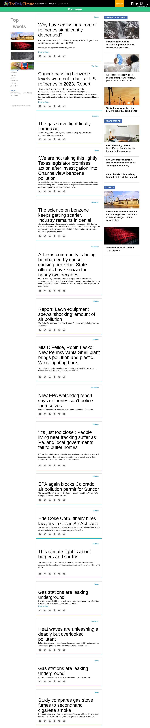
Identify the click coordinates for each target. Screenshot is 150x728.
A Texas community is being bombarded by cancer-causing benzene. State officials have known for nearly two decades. (67, 264)
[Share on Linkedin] (49, 56)
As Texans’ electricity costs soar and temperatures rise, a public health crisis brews (120, 78)
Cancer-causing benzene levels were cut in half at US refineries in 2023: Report (67, 78)
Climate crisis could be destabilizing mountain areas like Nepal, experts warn (120, 45)
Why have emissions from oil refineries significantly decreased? (68, 29)
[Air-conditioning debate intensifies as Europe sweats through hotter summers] (121, 133)
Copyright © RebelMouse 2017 (21, 105)
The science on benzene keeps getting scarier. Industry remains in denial (64, 215)
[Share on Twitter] (45, 56)
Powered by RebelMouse (142, 6)
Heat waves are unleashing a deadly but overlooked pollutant (68, 634)
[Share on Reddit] (64, 56)
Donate (119, 3)
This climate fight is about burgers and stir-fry (64, 554)
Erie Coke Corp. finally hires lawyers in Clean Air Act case (68, 521)
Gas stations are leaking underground (63, 595)
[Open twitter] (136, 3)
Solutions (95, 116)
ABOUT (13, 90)
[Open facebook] (132, 3)
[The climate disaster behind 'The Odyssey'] (22, 46)
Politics (96, 301)
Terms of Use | (27, 93)
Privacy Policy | (16, 93)
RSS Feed (14, 96)
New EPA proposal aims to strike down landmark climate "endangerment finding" (121, 163)
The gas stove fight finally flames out (64, 126)
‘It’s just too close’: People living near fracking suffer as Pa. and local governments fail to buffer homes (67, 440)
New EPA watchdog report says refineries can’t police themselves (65, 400)
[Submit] (147, 3)
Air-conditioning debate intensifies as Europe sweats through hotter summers (120, 148)
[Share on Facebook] (40, 56)
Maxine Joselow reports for (56, 48)
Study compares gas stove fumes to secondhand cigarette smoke (65, 705)
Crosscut (74, 604)
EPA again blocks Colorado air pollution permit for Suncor (68, 487)
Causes (96, 17)
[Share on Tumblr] (54, 56)
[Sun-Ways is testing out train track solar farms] (22, 65)
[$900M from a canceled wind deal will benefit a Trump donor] (121, 96)
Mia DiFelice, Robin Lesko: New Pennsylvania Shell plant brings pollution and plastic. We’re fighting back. (69, 355)
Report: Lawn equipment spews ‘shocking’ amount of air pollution (66, 314)
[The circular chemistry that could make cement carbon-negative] (22, 55)
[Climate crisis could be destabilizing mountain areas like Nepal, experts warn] (121, 29)
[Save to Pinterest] (59, 56)
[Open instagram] (141, 3)
